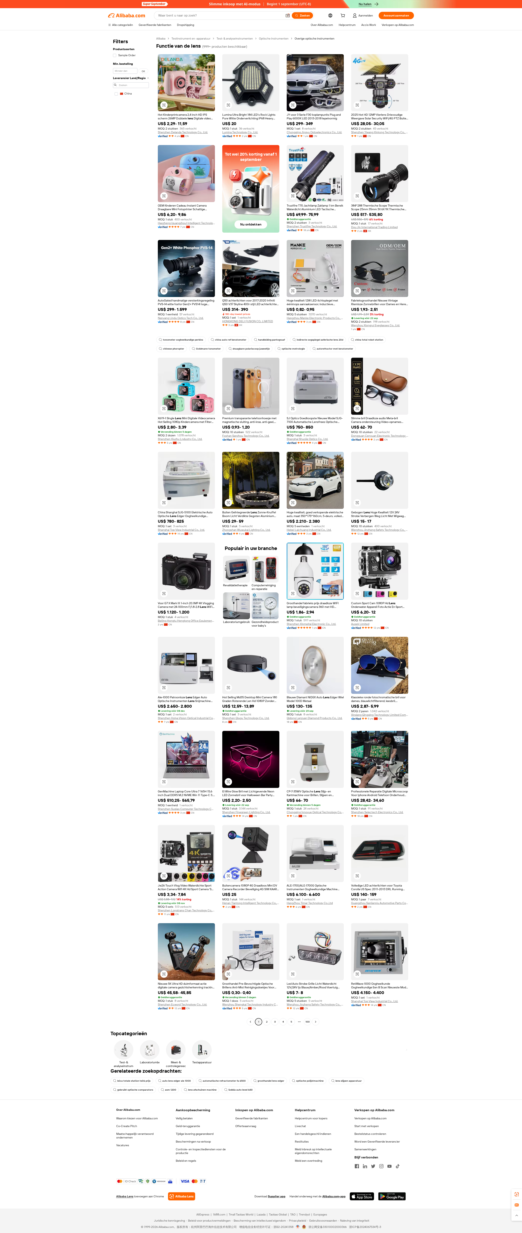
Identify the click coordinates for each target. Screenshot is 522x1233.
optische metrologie (293, 348)
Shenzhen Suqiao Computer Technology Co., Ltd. (186, 809)
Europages (320, 1214)
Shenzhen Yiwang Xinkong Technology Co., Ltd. (379, 132)
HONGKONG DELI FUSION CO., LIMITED (247, 321)
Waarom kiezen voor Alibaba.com (137, 1118)
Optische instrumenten (274, 38)
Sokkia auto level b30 (240, 1089)
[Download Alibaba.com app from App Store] (362, 1196)
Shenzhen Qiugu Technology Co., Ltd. (245, 718)
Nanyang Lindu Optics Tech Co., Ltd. (180, 318)
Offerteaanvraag (245, 1126)
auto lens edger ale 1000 (176, 1080)
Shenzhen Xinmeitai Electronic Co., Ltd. (311, 624)
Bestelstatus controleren (370, 1133)
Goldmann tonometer (208, 348)
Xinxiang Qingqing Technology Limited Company (379, 714)
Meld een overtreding (308, 1160)
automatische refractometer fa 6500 (224, 1080)
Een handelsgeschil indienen (313, 1133)
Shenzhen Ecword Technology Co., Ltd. (182, 1004)
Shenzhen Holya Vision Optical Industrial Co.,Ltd (186, 718)
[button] (287, 15)
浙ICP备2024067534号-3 (365, 1227)
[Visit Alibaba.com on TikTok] (397, 1166)
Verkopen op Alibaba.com (370, 1118)
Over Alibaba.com (128, 1109)
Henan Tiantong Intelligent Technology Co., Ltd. (250, 903)
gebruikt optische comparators (135, 1089)
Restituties (302, 1141)
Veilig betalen (184, 1118)
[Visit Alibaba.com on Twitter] (373, 1166)
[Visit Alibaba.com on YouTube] (389, 1166)
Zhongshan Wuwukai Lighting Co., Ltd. (246, 529)
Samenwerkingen (365, 1149)
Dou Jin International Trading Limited (374, 227)
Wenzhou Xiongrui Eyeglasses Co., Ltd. (375, 325)
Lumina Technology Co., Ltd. (240, 132)
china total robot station (369, 339)
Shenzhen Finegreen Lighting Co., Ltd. (246, 812)
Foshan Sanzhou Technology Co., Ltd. (245, 435)
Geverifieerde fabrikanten (251, 1118)
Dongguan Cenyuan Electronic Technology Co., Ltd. (379, 435)
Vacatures (122, 1145)
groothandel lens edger (271, 1080)
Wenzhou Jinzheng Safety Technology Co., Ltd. (379, 529)
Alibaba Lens (124, 1196)
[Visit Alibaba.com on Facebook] (356, 1166)
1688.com (219, 1214)
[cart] (344, 16)
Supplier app (276, 1196)
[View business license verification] (298, 1227)
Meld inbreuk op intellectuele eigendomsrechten (313, 1151)
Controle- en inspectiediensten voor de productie (201, 1151)
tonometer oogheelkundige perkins (183, 339)
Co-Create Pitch (126, 1126)
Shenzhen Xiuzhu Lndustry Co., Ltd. (180, 439)
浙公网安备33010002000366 (328, 1227)
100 (307, 1021)
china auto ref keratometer (230, 339)
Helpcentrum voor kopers (311, 1118)
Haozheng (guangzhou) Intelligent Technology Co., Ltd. (186, 223)
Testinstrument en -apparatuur (190, 38)
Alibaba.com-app (334, 1196)
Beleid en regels (186, 1160)
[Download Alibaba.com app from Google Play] (392, 1196)
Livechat (300, 1126)
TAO (292, 1214)
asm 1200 (170, 1089)
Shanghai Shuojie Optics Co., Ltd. (307, 439)
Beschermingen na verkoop (193, 1141)
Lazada (261, 1214)
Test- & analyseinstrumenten (235, 38)
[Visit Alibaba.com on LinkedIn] (365, 1166)
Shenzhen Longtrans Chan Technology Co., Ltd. (186, 910)
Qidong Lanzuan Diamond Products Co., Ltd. (314, 718)
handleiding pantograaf (271, 339)
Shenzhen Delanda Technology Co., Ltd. (183, 132)
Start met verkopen (366, 1126)
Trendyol (304, 1214)
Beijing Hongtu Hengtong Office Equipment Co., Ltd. (186, 620)
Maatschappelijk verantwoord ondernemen (135, 1135)
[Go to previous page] (250, 1021)
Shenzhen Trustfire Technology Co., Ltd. (312, 226)
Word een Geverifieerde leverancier (377, 1141)
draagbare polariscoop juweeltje (251, 348)
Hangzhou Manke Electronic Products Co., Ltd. (315, 318)
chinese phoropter (173, 348)
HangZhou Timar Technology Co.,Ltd (310, 903)
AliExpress (202, 1214)
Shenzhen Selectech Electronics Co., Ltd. (377, 812)
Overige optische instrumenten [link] (314, 38)
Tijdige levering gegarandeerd (194, 1133)
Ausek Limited (360, 624)
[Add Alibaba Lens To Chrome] (181, 1196)
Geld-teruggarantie (188, 1126)
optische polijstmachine (310, 1080)
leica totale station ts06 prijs (133, 1080)
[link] (516, 1194)
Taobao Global (278, 1214)
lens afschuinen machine (202, 1089)
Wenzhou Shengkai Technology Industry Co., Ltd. (250, 1004)
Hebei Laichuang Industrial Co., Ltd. (309, 529)
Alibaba (160, 38)
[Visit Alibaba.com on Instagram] (381, 1166)
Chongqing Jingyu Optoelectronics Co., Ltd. (314, 132)
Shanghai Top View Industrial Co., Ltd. (181, 529)
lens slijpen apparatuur (348, 1080)
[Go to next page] (315, 1021)
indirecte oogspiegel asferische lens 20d (320, 339)
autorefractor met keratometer (335, 348)
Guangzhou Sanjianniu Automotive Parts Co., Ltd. (379, 903)
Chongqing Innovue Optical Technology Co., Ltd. (315, 812)
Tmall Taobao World (241, 1214)
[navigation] (131, 530)
